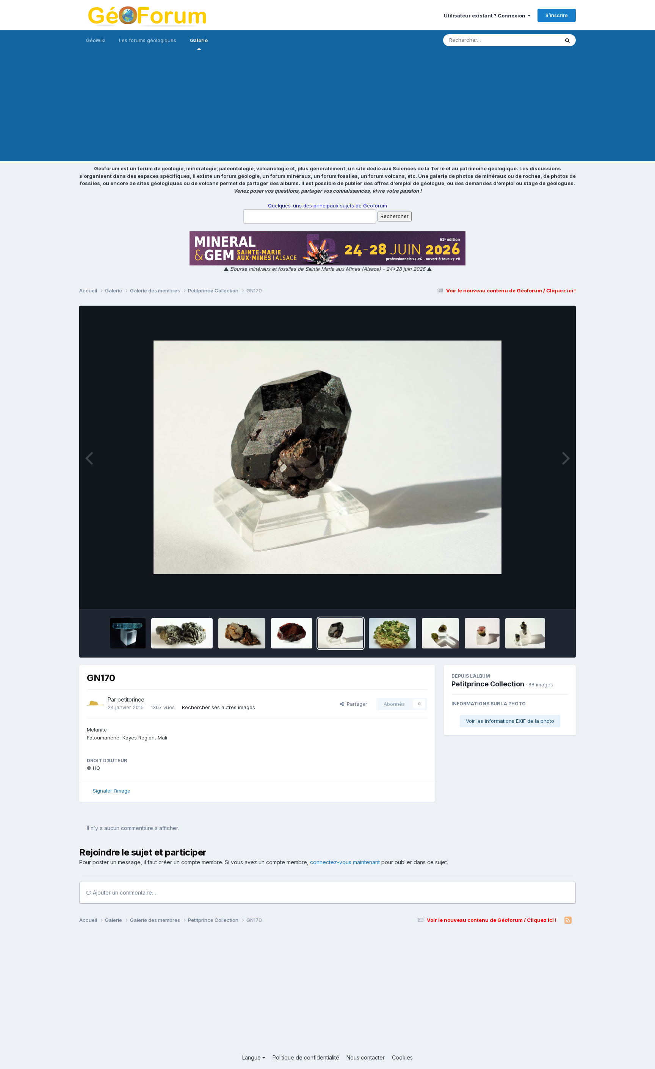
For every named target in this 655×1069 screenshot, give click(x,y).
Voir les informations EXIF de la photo (510, 721)
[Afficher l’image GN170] (340, 633)
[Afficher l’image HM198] (242, 633)
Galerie (199, 40)
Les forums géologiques (147, 40)
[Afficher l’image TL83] (482, 633)
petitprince (131, 699)
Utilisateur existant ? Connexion (486, 16)
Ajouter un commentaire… (123, 892)
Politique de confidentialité (306, 1057)
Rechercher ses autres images (218, 707)
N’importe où (534, 40)
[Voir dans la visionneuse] (327, 457)
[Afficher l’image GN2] (291, 633)
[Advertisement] (327, 108)
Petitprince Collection (487, 684)
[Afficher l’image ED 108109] (525, 633)
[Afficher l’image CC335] (181, 633)
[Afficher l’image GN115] (392, 633)
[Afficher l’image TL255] (440, 633)
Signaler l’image (111, 791)
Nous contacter (365, 1057)
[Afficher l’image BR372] (128, 633)
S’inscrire (556, 15)
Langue (252, 1057)
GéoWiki (95, 40)
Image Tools (544, 595)
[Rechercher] (567, 40)
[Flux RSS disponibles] (568, 920)
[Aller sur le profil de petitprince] (95, 703)
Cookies (402, 1057)
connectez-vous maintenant (345, 862)
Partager (355, 704)
